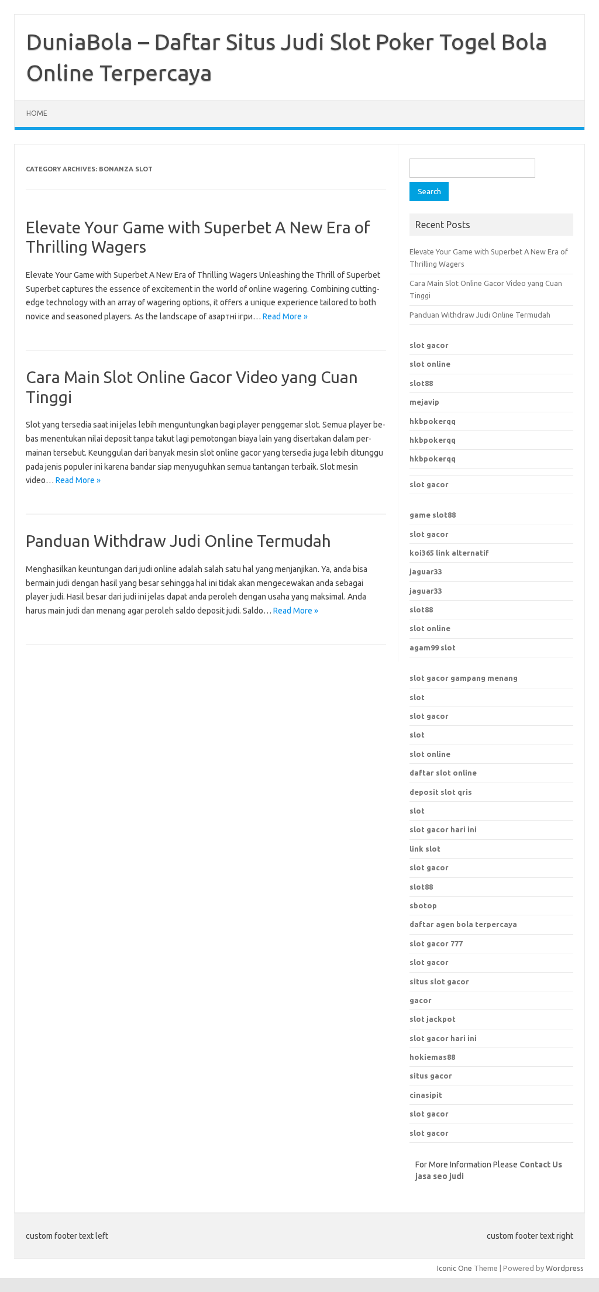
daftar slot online (443, 773)
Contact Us (540, 1164)
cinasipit (425, 1095)
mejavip (424, 402)
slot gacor (429, 345)
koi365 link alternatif (449, 553)
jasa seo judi (439, 1176)
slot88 (421, 383)
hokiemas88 (432, 1057)
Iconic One (454, 1268)
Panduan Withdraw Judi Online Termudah (178, 541)
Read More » (285, 316)
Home (36, 113)
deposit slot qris (440, 792)
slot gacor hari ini (443, 1038)
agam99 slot (432, 647)
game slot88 (432, 515)
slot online (429, 364)
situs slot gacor (439, 981)
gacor (420, 1000)
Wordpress (565, 1268)
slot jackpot (432, 1019)
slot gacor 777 (436, 943)
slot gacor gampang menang (463, 678)
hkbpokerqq (432, 421)
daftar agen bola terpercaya (463, 924)
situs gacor (430, 1076)
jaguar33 (425, 571)
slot (417, 697)
